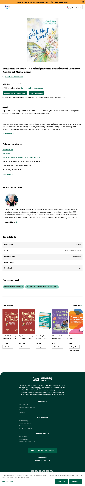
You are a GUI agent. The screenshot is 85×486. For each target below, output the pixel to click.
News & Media (24, 410)
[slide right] (82, 329)
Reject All (75, 481)
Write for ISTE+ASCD (26, 428)
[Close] (81, 475)
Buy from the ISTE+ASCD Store (14, 93)
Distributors (23, 439)
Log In (78, 7)
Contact (22, 412)
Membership (23, 421)
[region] (42, 479)
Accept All (61, 481)
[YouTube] (47, 471)
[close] (83, 2)
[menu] (2, 7)
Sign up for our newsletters (42, 450)
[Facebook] (32, 471)
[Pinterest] (51, 471)
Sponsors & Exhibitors (27, 442)
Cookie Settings (7, 481)
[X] (36, 471)
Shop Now (8, 347)
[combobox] (18, 83)
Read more (6, 175)
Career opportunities (27, 407)
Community (23, 426)
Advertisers (23, 437)
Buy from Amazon (37, 93)
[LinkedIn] (43, 471)
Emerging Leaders (25, 423)
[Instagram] (40, 471)
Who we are (23, 405)
